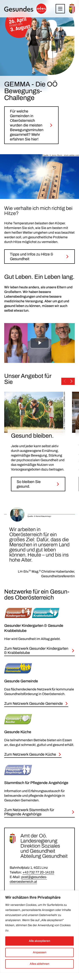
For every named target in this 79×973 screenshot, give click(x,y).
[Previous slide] (64, 381)
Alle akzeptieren (39, 940)
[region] (39, 931)
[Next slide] (71, 381)
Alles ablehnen (39, 963)
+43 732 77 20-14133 (38, 872)
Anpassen (39, 952)
